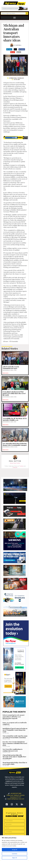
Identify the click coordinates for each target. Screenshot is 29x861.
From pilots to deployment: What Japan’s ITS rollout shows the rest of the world (14, 393)
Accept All (14, 849)
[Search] (27, 13)
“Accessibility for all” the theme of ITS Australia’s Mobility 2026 (15, 419)
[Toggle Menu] (14, 17)
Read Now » (6, 373)
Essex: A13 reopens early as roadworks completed (15, 723)
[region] (14, 848)
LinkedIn (15, 467)
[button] (9, 49)
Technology (20, 78)
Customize (14, 853)
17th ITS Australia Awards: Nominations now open (11, 367)
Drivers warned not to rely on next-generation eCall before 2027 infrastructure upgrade (14, 716)
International (13, 78)
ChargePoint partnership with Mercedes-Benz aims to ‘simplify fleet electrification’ (14, 756)
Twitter (21, 466)
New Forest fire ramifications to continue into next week (12, 750)
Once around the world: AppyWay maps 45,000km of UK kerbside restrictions (15, 736)
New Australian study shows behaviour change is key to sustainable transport (15, 444)
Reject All (14, 857)
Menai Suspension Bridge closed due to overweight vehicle (15, 763)
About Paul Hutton (15, 463)
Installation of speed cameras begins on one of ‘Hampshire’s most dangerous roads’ (15, 730)
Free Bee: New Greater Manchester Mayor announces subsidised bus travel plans (15, 743)
